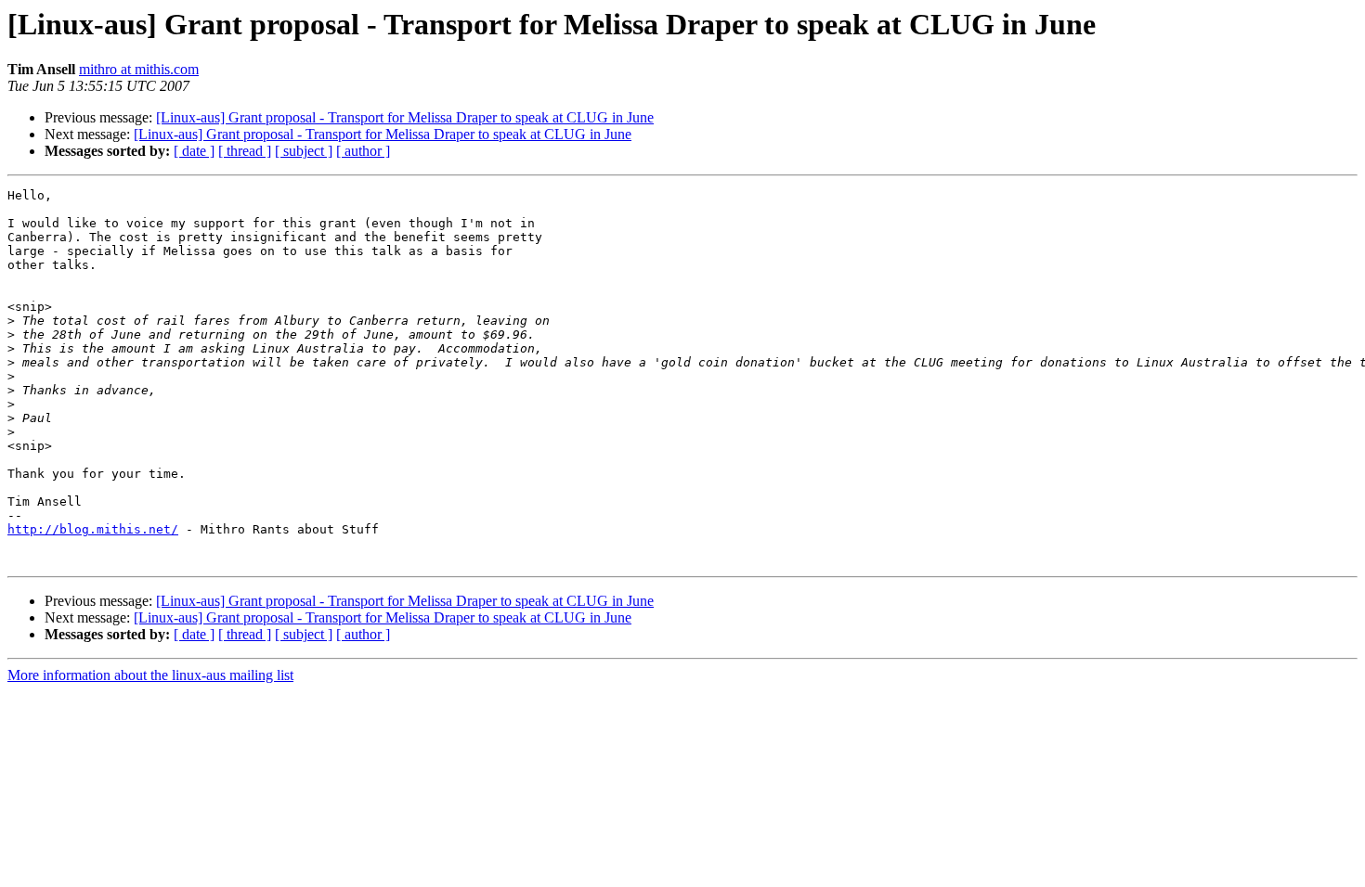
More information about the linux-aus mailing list (150, 675)
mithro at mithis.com (139, 69)
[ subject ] (303, 151)
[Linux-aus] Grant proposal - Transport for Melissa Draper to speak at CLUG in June (405, 117)
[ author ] (363, 151)
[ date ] (194, 151)
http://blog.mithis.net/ (92, 529)
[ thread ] (244, 151)
